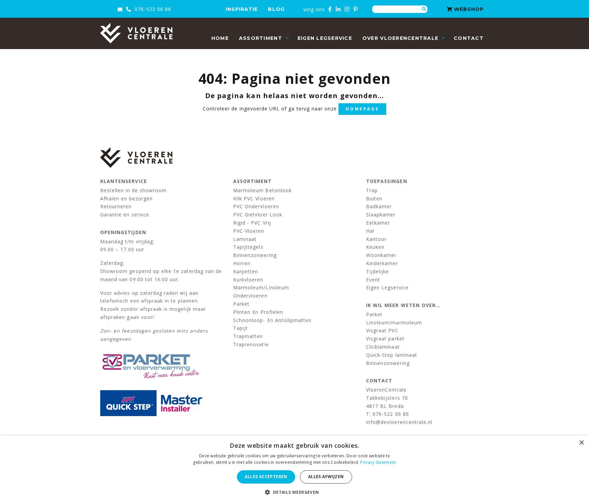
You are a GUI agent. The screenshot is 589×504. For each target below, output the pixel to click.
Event (373, 279)
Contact (469, 38)
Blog (276, 9)
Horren (242, 263)
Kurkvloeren (248, 279)
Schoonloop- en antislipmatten (272, 320)
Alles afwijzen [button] (326, 476)
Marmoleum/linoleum (261, 287)
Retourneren (116, 206)
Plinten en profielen (258, 312)
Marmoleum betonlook (262, 190)
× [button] (581, 442)
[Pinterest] (355, 9)
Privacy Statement (378, 462)
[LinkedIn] (338, 9)
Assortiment (260, 38)
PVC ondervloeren (256, 206)
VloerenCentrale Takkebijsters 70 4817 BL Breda (387, 397)
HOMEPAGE (362, 109)
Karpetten (245, 271)
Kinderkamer (382, 263)
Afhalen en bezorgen (126, 198)
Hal (370, 231)
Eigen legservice (325, 38)
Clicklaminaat (383, 346)
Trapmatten (248, 336)
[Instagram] (347, 9)
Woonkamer (381, 255)
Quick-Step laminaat (391, 355)
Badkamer (379, 206)
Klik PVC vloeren (254, 198)
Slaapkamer (381, 214)
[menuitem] (220, 38)
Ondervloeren (250, 295)
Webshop (468, 9)
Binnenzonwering (255, 255)
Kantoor (376, 239)
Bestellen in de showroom (133, 190)
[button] (294, 492)
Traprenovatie (251, 344)
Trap (372, 190)
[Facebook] (330, 9)
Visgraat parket (385, 338)
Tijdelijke (377, 271)
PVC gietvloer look (257, 214)
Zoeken (424, 9)
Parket (241, 304)
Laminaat (245, 239)
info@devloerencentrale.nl (399, 422)
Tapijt (240, 328)
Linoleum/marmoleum (394, 322)
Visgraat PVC (382, 330)
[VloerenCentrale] (136, 33)
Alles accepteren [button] (266, 476)
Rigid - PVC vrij (252, 222)
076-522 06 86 (152, 9)
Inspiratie (242, 9)
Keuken (375, 247)
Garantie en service (124, 214)
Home (220, 38)
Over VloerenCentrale (400, 38)
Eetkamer (378, 222)
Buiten (374, 198)
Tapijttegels (248, 247)
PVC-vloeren (249, 231)
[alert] (294, 470)
